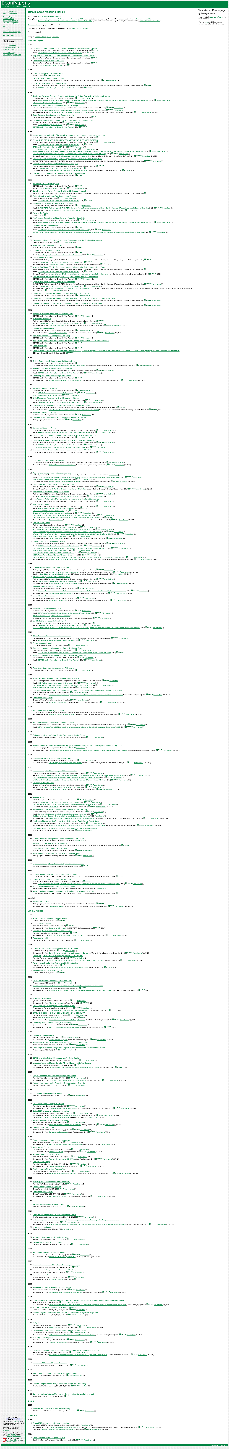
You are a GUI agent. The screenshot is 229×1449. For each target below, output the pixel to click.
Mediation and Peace (41, 504)
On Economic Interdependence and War (48, 1093)
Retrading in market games (57, 789)
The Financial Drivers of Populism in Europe (49, 225)
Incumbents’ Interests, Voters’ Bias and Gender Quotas (53, 722)
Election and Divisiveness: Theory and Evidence (51, 492)
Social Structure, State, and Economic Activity (50, 83)
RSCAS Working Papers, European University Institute (55, 640)
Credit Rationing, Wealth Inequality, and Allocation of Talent (55, 771)
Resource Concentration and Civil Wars (47, 586)
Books (49, 37)
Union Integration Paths (42, 1227)
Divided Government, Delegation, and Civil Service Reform (55, 361)
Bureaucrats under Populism (43, 328)
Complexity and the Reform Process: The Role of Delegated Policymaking (60, 191)
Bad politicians (53, 806)
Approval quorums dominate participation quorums (52, 473)
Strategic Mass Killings (41, 523)
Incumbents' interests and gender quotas (48, 710)
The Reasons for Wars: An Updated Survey (49, 1438)
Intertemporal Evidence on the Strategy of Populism (52, 368)
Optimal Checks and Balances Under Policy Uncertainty (54, 282)
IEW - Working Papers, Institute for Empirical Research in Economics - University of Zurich (62, 529)
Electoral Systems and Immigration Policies (49, 78)
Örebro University (11, 1441)
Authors (5, 26)
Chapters (55, 37)
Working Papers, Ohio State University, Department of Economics (59, 787)
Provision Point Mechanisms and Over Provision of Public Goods (57, 853)
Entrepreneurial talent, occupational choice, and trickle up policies (57, 1270)
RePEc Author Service (80, 28)
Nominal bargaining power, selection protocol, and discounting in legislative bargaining (65, 1313)
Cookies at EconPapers (10, 49)
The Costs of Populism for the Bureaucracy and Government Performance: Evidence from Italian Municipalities (74, 298)
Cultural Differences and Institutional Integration (51, 567)
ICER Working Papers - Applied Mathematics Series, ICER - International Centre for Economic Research (66, 777)
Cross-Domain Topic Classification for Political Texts (52, 981)
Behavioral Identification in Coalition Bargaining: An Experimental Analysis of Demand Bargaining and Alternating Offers (77, 745)
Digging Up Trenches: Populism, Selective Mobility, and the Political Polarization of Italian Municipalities (71, 96)
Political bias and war (41, 901)
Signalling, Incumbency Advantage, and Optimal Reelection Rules (57, 648)
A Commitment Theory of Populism (46, 184)
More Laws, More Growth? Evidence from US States (65, 210)
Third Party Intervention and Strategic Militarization (52, 376)
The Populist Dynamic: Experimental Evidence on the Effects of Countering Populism (64, 120)
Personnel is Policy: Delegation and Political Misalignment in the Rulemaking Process (65, 48)
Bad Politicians (38, 798)
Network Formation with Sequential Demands (50, 843)
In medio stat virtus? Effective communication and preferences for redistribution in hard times (78, 274)
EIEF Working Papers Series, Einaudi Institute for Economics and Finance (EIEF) (64, 230)
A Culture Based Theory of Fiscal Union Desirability (52, 616)
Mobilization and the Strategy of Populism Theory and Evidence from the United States (65, 277)
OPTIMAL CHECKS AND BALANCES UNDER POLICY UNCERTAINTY (71, 288)
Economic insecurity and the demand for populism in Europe (55, 105)
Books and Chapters (10, 21)
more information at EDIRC (141, 19)
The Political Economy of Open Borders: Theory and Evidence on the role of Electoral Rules (67, 303)
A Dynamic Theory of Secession (45, 388)
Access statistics (34, 25)
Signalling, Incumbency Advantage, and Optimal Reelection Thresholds (59, 655)
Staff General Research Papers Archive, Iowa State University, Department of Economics (61, 816)
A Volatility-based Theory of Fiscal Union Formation (52, 636)
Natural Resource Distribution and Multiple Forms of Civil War (56, 678)
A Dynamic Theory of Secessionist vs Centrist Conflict (53, 314)
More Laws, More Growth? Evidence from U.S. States (53, 203)
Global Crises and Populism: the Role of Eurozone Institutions (56, 398)
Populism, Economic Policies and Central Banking (51, 1408)
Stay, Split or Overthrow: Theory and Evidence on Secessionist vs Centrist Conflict (63, 56)
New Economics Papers (12, 32)
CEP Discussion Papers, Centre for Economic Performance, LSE (53, 149)
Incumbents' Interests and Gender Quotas (62, 714)
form (206, 22)
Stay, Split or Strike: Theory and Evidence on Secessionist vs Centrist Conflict (62, 450)
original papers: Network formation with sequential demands (55, 1373)
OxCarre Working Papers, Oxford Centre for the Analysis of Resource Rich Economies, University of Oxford (67, 532)
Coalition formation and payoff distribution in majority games (55, 874)
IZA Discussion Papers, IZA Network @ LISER (47, 103)
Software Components (11, 23)
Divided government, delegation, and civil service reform (67, 365)
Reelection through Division (43, 643)
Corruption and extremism (57, 264)
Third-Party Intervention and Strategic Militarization (65, 380)
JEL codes (6, 30)
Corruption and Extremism (43, 258)
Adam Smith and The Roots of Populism (48, 245)
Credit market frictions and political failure (48, 460)
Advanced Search (9, 35)
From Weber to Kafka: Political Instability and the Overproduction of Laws (60, 1042)
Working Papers (9, 17)
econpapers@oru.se (216, 17)
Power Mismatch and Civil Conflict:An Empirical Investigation (55, 164)
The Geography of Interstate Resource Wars (63, 559)
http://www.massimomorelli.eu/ (49, 16)
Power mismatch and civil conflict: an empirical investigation (68, 170)
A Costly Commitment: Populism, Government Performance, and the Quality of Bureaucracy (67, 240)
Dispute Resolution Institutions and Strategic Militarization (54, 484)
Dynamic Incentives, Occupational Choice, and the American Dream (58, 839)
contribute (6, 1430)
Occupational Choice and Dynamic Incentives (50, 1363)
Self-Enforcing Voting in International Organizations (65, 763)
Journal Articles (8, 19)
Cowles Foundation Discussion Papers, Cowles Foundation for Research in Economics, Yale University (66, 517)
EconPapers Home (10, 11)
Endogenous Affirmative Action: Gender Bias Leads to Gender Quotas (59, 735)
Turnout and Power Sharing (43, 698)
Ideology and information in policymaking (48, 1204)
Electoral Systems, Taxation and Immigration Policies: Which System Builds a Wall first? (65, 435)
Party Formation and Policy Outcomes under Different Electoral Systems (60, 809)
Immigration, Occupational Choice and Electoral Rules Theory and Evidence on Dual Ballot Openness (71, 341)
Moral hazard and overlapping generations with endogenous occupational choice (63, 891)
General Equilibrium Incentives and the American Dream (54, 886)
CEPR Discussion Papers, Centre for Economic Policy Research (58, 88)
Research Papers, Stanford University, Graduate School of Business (60, 255)
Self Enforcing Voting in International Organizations (52, 758)
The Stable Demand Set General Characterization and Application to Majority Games (65, 828)
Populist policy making (41, 938)
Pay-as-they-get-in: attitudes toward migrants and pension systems (70, 156)
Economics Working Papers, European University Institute (51, 479)
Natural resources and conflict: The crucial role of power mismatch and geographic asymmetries (69, 135)
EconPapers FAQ (9, 45)
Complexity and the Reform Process (46, 250)
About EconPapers (10, 13)
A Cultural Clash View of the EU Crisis (47, 608)
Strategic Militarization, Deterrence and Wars (49, 1242)
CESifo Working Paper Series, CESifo (50, 65)
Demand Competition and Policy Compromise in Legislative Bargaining (59, 1384)
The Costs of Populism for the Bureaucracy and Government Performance (61, 293)
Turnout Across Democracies (44, 596)
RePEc (16, 1421)
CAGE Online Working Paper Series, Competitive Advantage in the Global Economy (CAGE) (62, 515)
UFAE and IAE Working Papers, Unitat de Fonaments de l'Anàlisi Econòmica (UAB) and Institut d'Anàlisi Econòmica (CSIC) (72, 534)
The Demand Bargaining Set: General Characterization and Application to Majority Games (66, 821)
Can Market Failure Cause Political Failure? (49, 621)
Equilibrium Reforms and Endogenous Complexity (51, 336)
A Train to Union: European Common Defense (50, 918)
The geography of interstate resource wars (49, 541)
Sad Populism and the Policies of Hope (47, 970)
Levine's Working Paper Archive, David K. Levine (48, 511)
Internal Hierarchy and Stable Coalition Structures (51, 577)
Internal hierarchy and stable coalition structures (64, 583)
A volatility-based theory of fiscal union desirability (51, 1182)
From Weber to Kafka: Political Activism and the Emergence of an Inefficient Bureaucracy (66, 499)
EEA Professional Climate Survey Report (48, 73)
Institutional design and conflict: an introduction (50, 1237)
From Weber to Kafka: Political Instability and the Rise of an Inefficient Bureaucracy (64, 440)
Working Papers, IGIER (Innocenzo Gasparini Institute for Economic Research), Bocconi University (69, 110)
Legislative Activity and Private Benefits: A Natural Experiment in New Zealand (62, 405)
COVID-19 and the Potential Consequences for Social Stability (56, 1058)
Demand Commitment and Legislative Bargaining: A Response (56, 1265)
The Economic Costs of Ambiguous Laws (48, 61)
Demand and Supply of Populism (45, 428)
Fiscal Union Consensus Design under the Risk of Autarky (54, 668)
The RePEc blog (9, 53)
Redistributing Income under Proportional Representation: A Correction (59, 1083)
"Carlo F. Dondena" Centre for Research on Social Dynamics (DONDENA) (65, 21)
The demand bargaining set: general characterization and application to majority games (77, 825)
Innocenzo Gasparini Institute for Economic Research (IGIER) (61, 19)
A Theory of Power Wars (42, 319)
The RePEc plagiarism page (12, 55)
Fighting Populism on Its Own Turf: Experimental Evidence (55, 196)
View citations (56, 75)
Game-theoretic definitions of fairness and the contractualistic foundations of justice (64, 1394)
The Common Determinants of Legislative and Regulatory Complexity (59, 218)
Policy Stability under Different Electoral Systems (51, 848)
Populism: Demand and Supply (44, 412)
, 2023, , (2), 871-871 (55, 1017)
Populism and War (40, 346)
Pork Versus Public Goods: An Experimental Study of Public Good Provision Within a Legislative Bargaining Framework (77, 690)
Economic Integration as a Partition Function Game (52, 879)
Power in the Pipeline (41, 213)
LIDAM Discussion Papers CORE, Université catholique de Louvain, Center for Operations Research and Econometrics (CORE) (79, 477)
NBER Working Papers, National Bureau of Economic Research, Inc (60, 53)
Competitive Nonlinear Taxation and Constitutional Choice (54, 1215)
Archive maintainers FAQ (11, 47)
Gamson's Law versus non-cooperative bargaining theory (54, 1307)
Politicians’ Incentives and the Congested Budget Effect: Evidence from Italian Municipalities (67, 159)
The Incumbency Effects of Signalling (47, 1187)
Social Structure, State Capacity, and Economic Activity (53, 115)
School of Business (15, 1440)
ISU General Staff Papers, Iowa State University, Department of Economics (62, 814)
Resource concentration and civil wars (61, 593)
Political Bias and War (56, 906)
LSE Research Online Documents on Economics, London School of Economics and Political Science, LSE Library (69, 154)
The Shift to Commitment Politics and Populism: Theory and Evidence (59, 173)
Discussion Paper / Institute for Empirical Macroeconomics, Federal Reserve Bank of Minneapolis (64, 804)
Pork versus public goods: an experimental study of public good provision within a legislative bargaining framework (86, 695)
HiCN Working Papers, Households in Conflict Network (55, 393)
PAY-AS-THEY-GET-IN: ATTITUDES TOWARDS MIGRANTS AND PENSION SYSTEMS (65, 140)
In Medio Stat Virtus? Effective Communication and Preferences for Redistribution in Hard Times (69, 267)
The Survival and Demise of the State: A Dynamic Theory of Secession (59, 417)
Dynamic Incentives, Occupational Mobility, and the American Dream (58, 864)
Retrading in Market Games (43, 783)
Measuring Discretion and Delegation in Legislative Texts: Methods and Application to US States (69, 1048)
